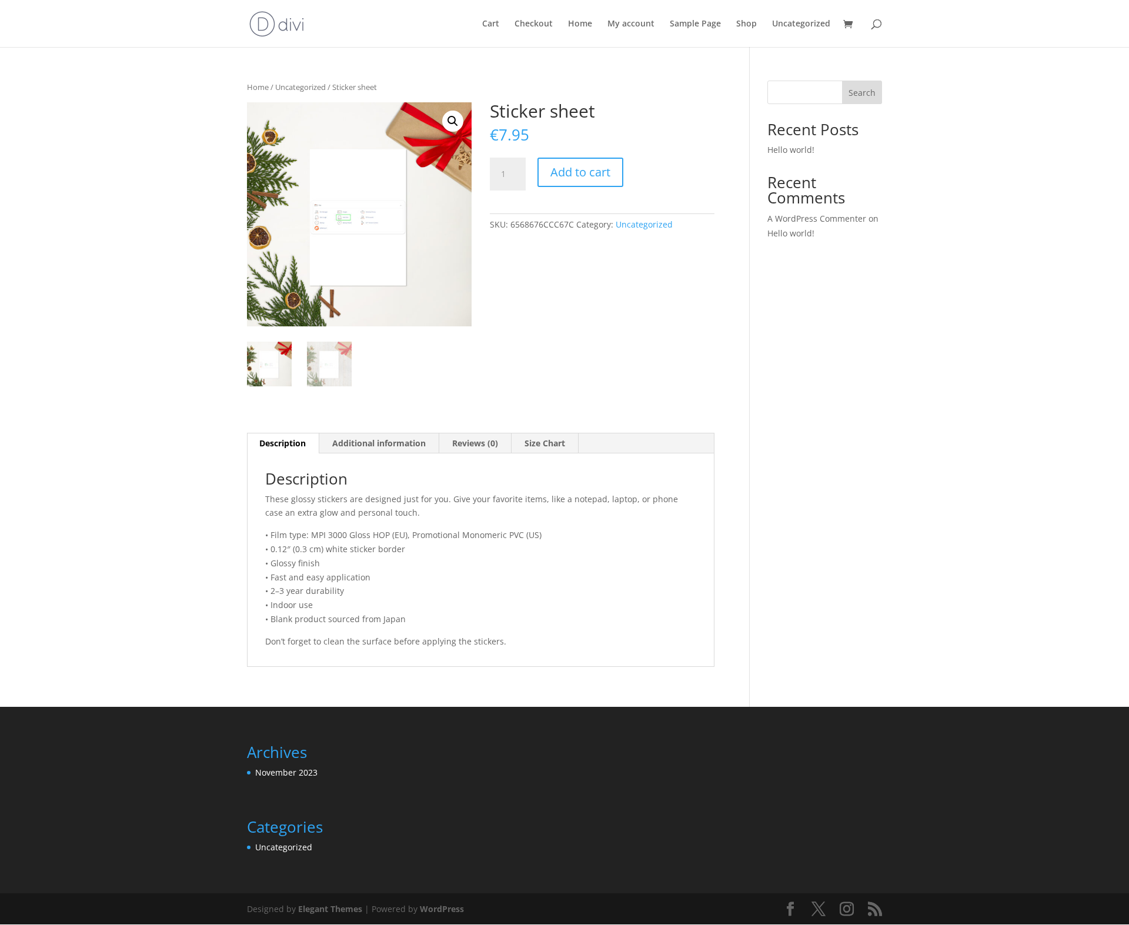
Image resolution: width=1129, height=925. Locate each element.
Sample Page (695, 24)
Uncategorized (801, 24)
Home (580, 24)
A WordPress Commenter (816, 218)
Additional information (379, 443)
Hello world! (790, 149)
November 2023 (286, 772)
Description (282, 443)
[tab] (282, 443)
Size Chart (545, 443)
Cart (490, 24)
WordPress (442, 908)
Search (862, 92)
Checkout (534, 24)
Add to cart (580, 172)
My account (630, 24)
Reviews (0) (475, 443)
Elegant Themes (330, 908)
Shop (746, 24)
